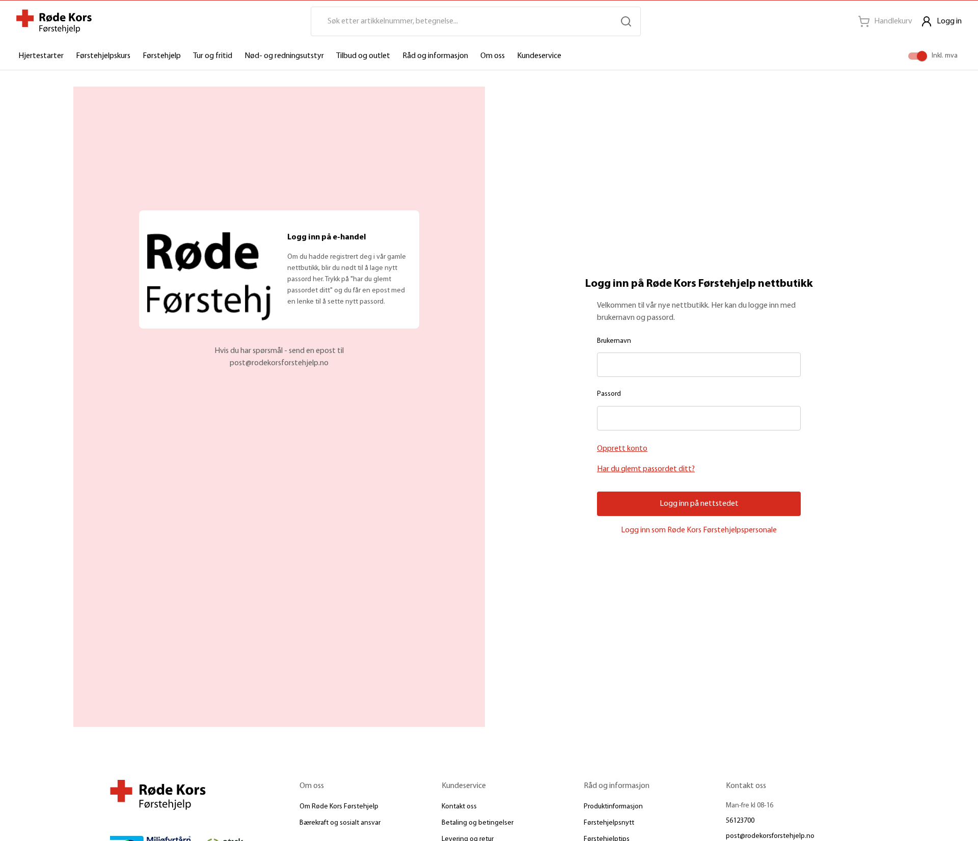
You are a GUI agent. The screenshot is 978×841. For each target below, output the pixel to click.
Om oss (492, 56)
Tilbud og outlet (363, 56)
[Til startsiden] (54, 21)
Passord (609, 394)
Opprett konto (622, 449)
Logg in (949, 21)
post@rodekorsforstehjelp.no (770, 836)
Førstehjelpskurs (103, 56)
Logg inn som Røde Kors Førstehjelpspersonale (699, 530)
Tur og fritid (212, 56)
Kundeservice (539, 56)
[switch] (922, 56)
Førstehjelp (162, 56)
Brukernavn (614, 341)
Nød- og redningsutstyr (284, 56)
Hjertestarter (41, 56)
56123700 (740, 821)
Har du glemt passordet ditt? (646, 469)
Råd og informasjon (435, 56)
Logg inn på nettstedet (699, 504)
